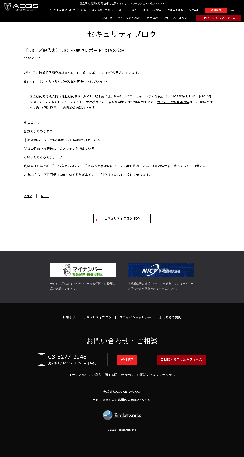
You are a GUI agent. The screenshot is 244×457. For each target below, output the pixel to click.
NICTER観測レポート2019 (90, 73)
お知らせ (107, 18)
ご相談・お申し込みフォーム (218, 18)
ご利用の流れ (175, 10)
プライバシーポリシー (177, 18)
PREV (28, 196)
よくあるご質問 (170, 317)
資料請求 (216, 10)
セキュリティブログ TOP (122, 218)
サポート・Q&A (152, 10)
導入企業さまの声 (102, 10)
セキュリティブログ (129, 18)
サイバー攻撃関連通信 (173, 102)
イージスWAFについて (61, 10)
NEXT (45, 196)
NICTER (176, 96)
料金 (83, 10)
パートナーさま (128, 10)
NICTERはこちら (39, 81)
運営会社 (194, 10)
